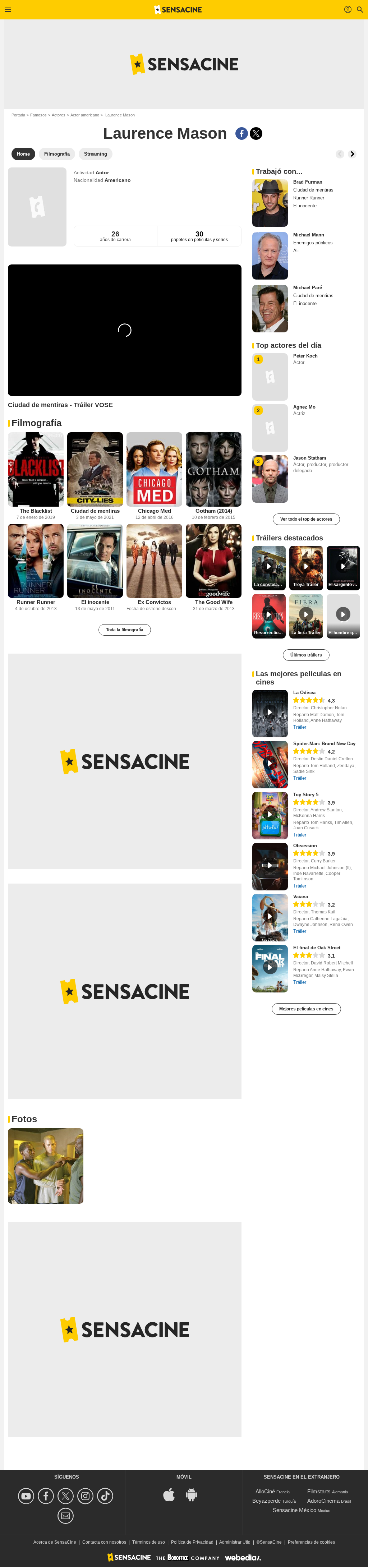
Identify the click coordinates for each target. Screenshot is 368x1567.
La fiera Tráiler (306, 632)
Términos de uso (148, 1542)
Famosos (38, 115)
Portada (18, 115)
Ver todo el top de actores (306, 519)
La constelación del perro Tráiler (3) (270, 584)
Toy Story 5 (305, 794)
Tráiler (299, 727)
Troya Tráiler (306, 584)
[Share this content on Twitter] (256, 133)
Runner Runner (36, 602)
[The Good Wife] (214, 561)
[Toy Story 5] (270, 815)
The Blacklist (36, 511)
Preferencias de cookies (311, 1542)
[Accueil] (178, 9)
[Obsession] (270, 866)
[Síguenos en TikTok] (106, 1496)
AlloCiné (265, 1491)
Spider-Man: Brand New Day (324, 743)
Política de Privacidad (192, 1542)
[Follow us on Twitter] (67, 1496)
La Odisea (304, 692)
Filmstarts (319, 1491)
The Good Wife (214, 602)
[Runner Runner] (36, 561)
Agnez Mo (304, 407)
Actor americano (84, 115)
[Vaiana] (270, 917)
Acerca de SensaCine (54, 1542)
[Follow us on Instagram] (86, 1496)
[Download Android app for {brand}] (195, 1494)
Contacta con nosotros (104, 1542)
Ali (296, 250)
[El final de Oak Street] (270, 968)
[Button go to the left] (340, 154)
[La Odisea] (270, 713)
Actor (102, 172)
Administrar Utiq (234, 1542)
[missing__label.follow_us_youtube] (27, 1496)
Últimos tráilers (306, 655)
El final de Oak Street (316, 947)
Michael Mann (308, 235)
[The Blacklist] (36, 469)
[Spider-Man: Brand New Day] (270, 764)
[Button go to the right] (352, 154)
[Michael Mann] (270, 256)
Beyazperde (266, 1501)
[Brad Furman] (270, 203)
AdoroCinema (323, 1501)
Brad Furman (307, 182)
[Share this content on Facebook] (241, 133)
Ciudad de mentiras (95, 511)
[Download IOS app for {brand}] (172, 1494)
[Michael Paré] (270, 308)
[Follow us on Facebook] (47, 1496)
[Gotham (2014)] (214, 469)
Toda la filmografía (124, 629)
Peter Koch (305, 356)
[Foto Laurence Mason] (45, 1166)
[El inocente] (95, 561)
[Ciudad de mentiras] (95, 469)
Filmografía (36, 423)
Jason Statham (309, 458)
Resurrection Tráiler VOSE (270, 632)
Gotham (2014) (214, 511)
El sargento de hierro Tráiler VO (344, 584)
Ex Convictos (154, 602)
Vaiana (300, 896)
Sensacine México (294, 1510)
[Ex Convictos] (154, 561)
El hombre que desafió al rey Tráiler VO (344, 632)
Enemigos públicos (313, 242)
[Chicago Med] (154, 469)
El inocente (95, 602)
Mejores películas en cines (306, 1008)
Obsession (305, 845)
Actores (58, 115)
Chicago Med (154, 511)
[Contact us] (67, 1516)
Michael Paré (307, 287)
